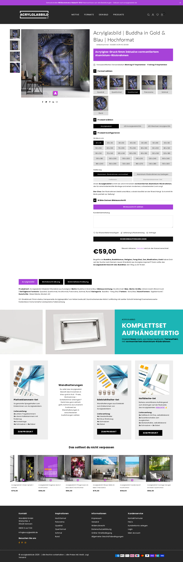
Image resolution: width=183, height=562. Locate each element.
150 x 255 (112, 164)
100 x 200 (112, 158)
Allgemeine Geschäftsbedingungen (107, 536)
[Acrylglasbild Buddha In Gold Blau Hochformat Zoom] (15, 68)
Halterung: (97, 170)
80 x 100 (144, 148)
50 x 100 (98, 148)
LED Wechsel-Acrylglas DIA (159, 126)
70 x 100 (121, 148)
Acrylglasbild (106, 126)
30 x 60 (121, 143)
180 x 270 (139, 164)
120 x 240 (152, 158)
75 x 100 (133, 148)
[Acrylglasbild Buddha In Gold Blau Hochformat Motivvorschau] (15, 45)
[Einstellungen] (153, 14)
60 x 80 (155, 143)
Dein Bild (103, 14)
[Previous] (24, 63)
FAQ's (130, 522)
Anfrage (152, 232)
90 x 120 (98, 153)
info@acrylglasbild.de (28, 532)
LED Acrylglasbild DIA (132, 126)
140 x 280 (152, 164)
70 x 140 (110, 153)
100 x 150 (132, 153)
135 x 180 (99, 158)
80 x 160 (144, 153)
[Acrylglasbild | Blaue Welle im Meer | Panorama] (105, 468)
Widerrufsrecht (98, 525)
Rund (101, 113)
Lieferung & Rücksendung (134, 232)
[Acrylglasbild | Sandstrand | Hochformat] (132, 468)
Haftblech (113, 179)
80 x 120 (167, 148)
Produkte (118, 14)
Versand (140, 248)
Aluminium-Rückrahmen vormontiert (112, 174)
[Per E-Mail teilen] (57, 102)
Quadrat (100, 92)
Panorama (148, 92)
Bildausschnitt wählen (133, 207)
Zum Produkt (25, 431)
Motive (75, 14)
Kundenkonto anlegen (138, 525)
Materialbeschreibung (78, 282)
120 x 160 (155, 153)
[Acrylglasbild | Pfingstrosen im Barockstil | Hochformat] (77, 468)
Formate (89, 14)
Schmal (165, 92)
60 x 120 (155, 148)
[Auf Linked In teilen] (53, 102)
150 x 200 (126, 158)
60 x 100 (110, 148)
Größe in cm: (98, 138)
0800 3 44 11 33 (25, 528)
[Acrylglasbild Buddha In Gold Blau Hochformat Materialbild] (15, 57)
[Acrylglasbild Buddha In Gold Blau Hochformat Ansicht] (15, 34)
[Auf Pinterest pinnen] (50, 102)
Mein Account (134, 533)
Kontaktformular (135, 518)
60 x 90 (167, 143)
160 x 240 (166, 158)
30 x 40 (110, 143)
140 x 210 (139, 158)
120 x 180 (166, 153)
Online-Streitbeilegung (102, 533)
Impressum (97, 518)
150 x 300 (165, 164)
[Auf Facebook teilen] (43, 102)
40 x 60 (133, 143)
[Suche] (148, 14)
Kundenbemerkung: (101, 212)
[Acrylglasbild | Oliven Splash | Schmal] (23, 468)
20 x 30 (98, 143)
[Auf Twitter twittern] (46, 102)
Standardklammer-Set (152, 179)
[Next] (86, 63)
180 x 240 (99, 164)
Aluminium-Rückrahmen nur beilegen (152, 174)
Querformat (117, 92)
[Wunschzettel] (157, 14)
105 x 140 (121, 153)
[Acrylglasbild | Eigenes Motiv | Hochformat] (50, 468)
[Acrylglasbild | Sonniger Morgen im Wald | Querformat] (159, 468)
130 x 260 (126, 164)
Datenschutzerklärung (101, 529)
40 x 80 (144, 143)
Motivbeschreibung (51, 282)
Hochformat (133, 92)
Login (130, 529)
